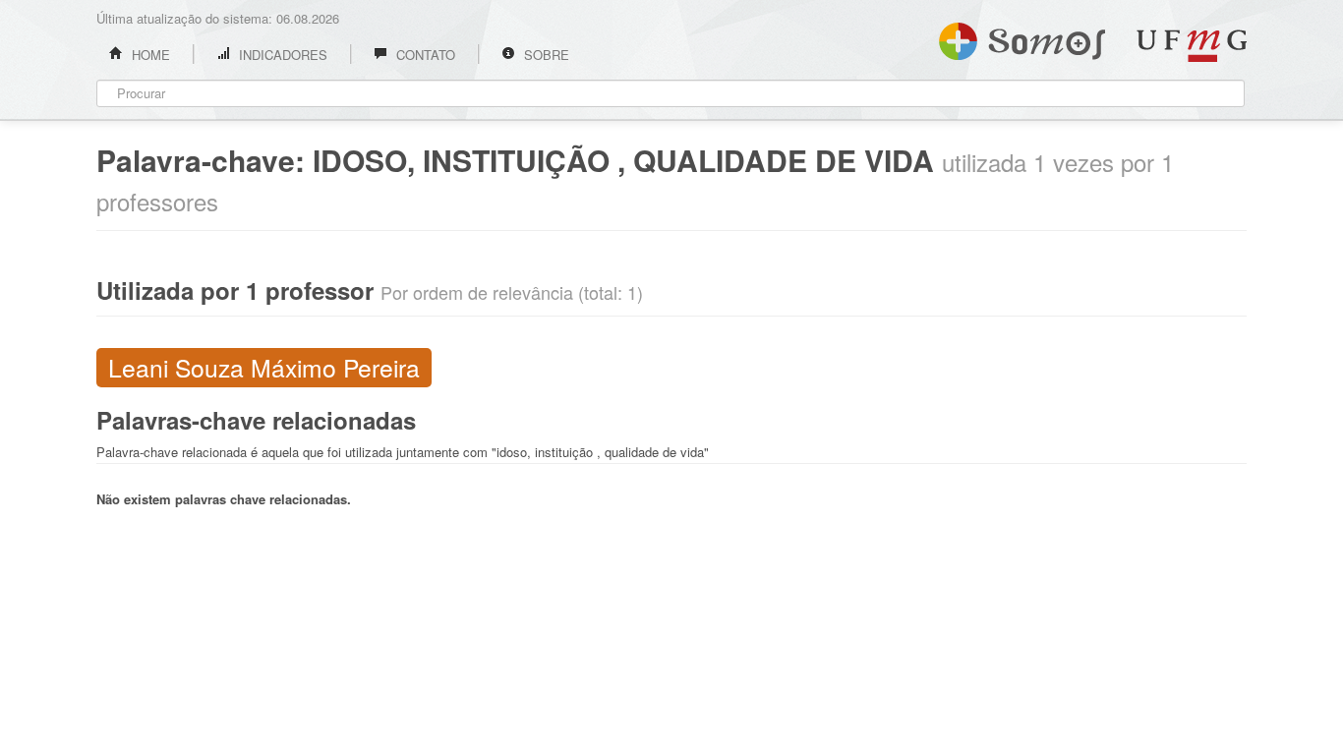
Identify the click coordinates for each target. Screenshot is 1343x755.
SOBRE (544, 54)
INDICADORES (281, 54)
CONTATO (423, 54)
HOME (149, 54)
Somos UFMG (1022, 37)
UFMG (1192, 45)
